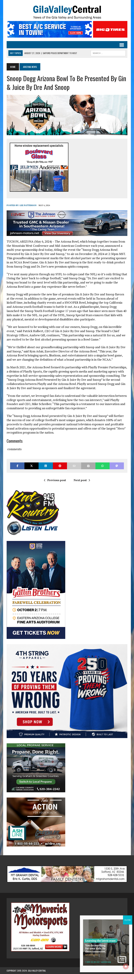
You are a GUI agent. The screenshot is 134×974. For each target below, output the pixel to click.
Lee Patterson (28, 205)
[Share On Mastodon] (117, 465)
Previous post (56, 480)
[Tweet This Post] (31, 465)
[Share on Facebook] (17, 465)
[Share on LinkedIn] (46, 465)
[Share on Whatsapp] (102, 465)
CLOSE (127, 920)
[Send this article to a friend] (74, 465)
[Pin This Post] (60, 465)
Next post (80, 480)
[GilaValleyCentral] (67, 12)
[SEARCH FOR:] (108, 53)
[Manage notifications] (126, 966)
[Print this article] (88, 465)
